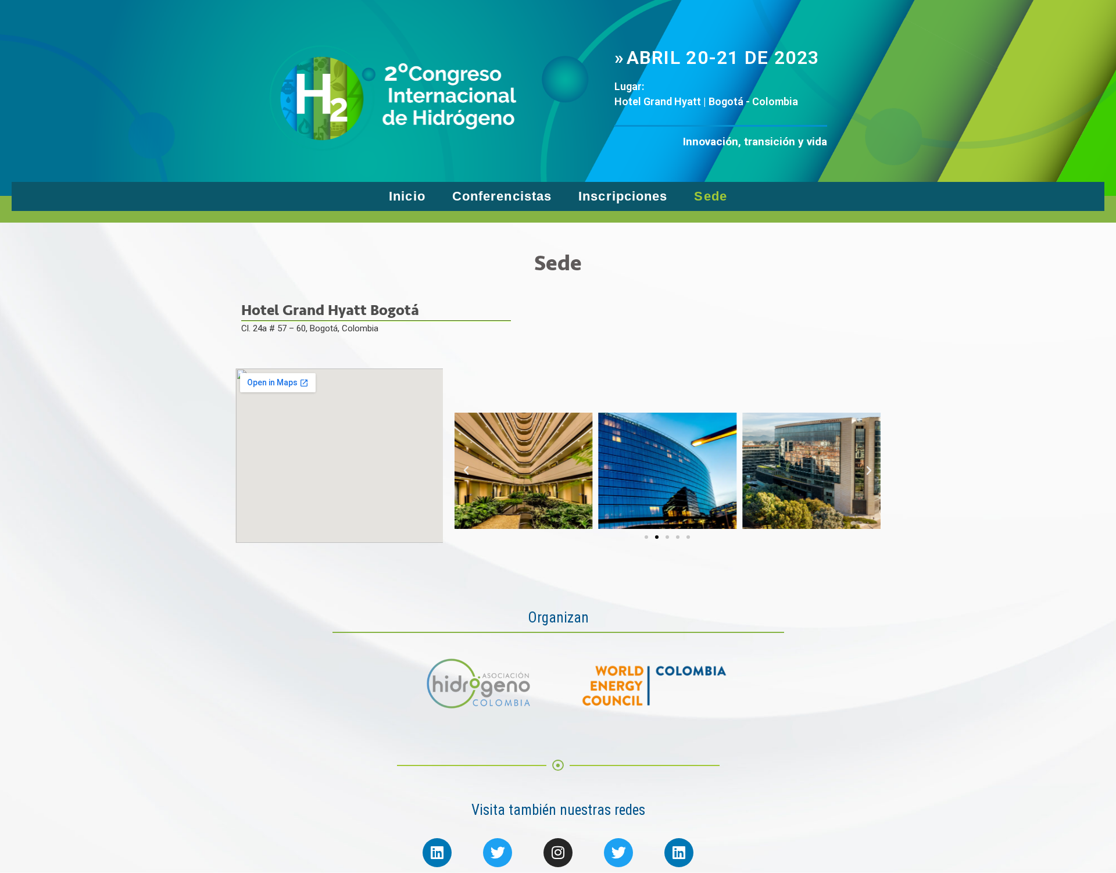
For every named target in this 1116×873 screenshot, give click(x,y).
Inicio (407, 196)
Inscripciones (622, 196)
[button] (646, 537)
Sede (710, 196)
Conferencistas (502, 196)
